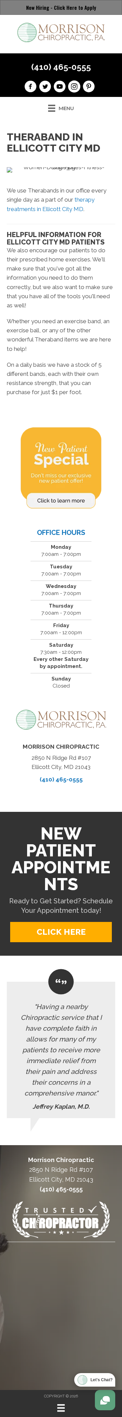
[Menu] (61, 1407)
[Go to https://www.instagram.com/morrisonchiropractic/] (74, 87)
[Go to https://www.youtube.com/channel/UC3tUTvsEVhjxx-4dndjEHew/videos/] (60, 87)
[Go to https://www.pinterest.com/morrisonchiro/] (89, 87)
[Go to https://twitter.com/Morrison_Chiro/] (45, 87)
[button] (61, 932)
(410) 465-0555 (61, 67)
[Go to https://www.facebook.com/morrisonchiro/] (30, 87)
